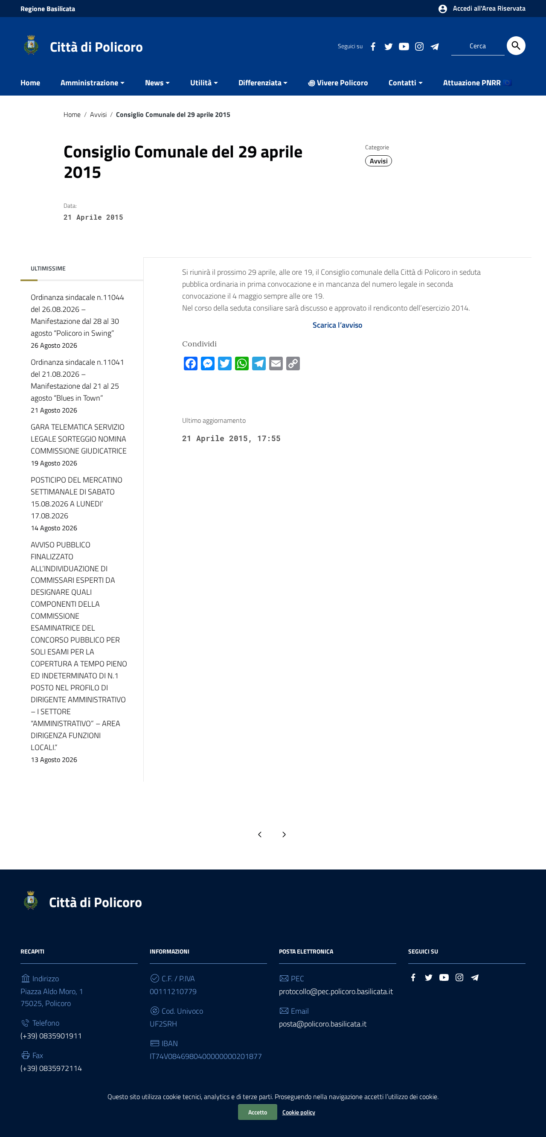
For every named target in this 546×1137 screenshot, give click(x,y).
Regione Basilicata (47, 8)
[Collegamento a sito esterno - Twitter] (388, 46)
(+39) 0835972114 (51, 1068)
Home (30, 82)
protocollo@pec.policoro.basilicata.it (336, 991)
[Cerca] (516, 45)
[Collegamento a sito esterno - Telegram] (434, 46)
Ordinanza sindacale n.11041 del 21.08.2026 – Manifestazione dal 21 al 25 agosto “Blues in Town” (77, 385)
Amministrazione (89, 82)
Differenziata (260, 82)
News (154, 82)
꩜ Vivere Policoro (338, 82)
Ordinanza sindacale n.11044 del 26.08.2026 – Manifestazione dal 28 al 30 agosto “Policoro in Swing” (77, 320)
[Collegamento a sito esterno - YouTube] (403, 46)
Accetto (257, 1112)
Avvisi (98, 114)
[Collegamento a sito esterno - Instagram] (419, 46)
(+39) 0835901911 (51, 1035)
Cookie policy (298, 1112)
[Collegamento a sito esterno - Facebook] (373, 46)
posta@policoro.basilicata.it (322, 1023)
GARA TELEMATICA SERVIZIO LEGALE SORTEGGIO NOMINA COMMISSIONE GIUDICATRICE (79, 444)
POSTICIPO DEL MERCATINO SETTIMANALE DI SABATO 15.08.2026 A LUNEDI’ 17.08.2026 (76, 503)
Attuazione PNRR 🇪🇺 (477, 82)
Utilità (201, 82)
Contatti (402, 82)
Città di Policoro (96, 46)
